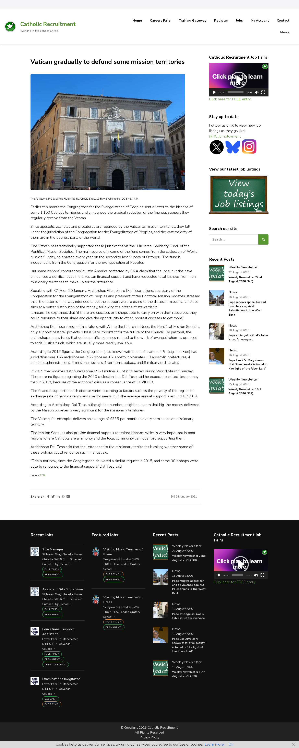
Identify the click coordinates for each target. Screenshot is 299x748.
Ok (231, 744)
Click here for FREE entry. (230, 99)
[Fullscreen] (263, 92)
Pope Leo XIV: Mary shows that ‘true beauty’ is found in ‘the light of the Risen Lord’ (247, 364)
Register (221, 20)
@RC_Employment (225, 136)
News (284, 32)
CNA (43, 475)
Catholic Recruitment (48, 24)
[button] (239, 80)
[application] (239, 80)
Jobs (239, 20)
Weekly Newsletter (243, 267)
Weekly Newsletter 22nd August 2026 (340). (245, 279)
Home (137, 20)
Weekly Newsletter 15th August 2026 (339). (245, 391)
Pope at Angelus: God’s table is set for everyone (248, 337)
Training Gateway (192, 20)
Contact (283, 20)
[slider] (236, 92)
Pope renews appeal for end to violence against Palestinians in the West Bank (247, 308)
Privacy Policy (149, 737)
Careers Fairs (160, 20)
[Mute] (257, 92)
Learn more (214, 744)
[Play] (214, 92)
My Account (260, 20)
